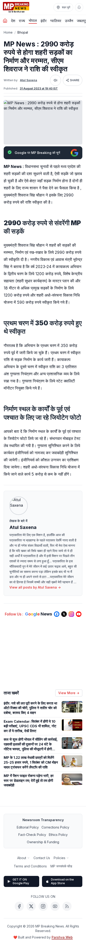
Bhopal (22, 32)
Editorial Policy (28, 827)
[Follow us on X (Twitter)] (64, 614)
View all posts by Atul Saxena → (35, 587)
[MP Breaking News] (16, 7)
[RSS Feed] (67, 906)
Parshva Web (62, 937)
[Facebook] (19, 906)
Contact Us (41, 858)
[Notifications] (79, 7)
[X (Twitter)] (31, 906)
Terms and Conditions (30, 866)
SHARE (74, 80)
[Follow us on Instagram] (71, 614)
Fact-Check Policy (32, 835)
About (21, 858)
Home (8, 32)
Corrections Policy (55, 827)
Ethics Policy (58, 835)
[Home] (5, 20)
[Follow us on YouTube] (78, 614)
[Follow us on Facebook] (56, 614)
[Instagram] (43, 906)
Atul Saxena (28, 80)
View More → (68, 693)
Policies (59, 858)
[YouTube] (55, 906)
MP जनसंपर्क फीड (61, 866)
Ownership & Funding (43, 842)
